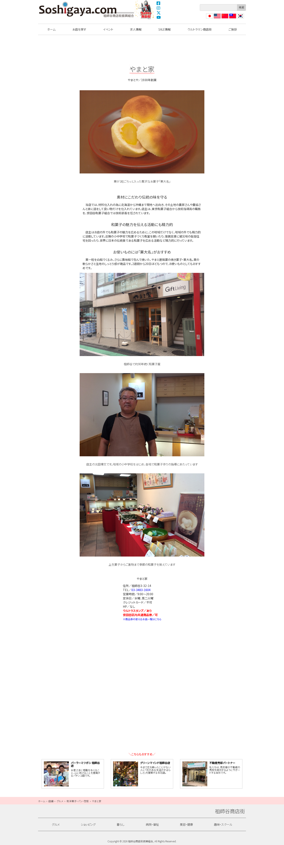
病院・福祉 (152, 824)
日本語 (209, 18)
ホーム (51, 29)
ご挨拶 (232, 29)
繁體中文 (232, 18)
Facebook (159, 3)
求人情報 (136, 29)
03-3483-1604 (141, 590)
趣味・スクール (223, 824)
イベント (108, 29)
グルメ (56, 824)
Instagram (159, 8)
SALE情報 (164, 29)
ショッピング (88, 824)
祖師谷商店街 (86, 9)
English (217, 18)
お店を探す (79, 29)
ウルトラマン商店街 (145, 10)
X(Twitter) (159, 13)
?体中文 (224, 18)
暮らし (121, 824)
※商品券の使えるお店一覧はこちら (142, 619)
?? (238, 18)
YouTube (159, 17)
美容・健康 (186, 824)
